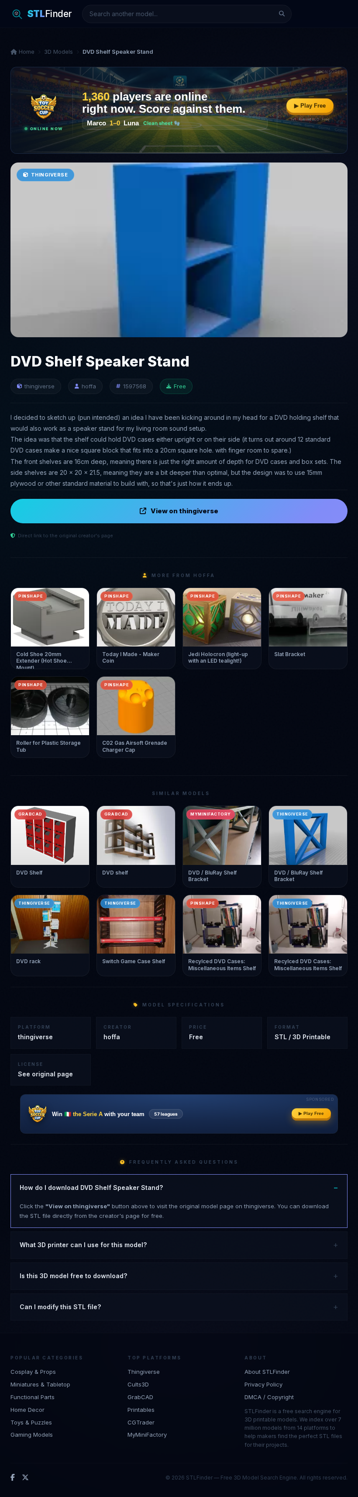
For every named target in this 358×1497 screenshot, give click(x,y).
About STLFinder (267, 1371)
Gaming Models (31, 1434)
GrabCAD (140, 1396)
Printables (141, 1409)
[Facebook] (12, 1477)
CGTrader (141, 1422)
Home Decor (27, 1409)
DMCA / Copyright (269, 1396)
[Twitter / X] (25, 1477)
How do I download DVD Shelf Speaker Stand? (91, 1187)
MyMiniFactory (147, 1434)
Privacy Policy (263, 1384)
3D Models (58, 51)
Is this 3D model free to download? (73, 1275)
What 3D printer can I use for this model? (83, 1244)
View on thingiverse (184, 511)
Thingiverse (143, 1371)
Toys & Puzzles (31, 1422)
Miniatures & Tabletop (40, 1384)
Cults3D (138, 1384)
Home (25, 51)
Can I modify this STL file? (60, 1306)
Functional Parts (32, 1396)
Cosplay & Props (33, 1371)
